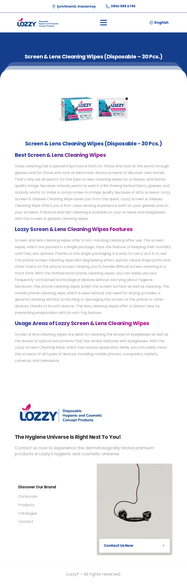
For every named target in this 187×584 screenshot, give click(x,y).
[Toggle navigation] (103, 22)
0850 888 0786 (123, 6)
